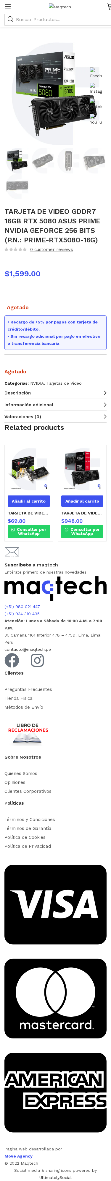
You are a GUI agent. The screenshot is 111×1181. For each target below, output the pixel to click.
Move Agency (18, 1156)
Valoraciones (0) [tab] (22, 416)
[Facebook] (11, 660)
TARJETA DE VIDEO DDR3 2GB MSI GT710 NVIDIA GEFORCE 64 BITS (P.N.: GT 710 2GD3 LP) (29, 513)
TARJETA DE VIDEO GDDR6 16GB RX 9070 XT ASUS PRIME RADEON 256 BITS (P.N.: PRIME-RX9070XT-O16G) (82, 513)
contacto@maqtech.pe (27, 649)
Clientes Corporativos (28, 791)
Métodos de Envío (23, 707)
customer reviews (51, 249)
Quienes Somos (20, 773)
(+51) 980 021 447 (22, 606)
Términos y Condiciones (29, 819)
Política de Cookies (25, 837)
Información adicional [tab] (28, 405)
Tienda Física (18, 698)
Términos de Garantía (28, 828)
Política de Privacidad (27, 846)
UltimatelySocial (55, 1177)
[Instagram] (37, 660)
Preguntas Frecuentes (28, 689)
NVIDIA (37, 383)
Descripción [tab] (17, 393)
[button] (29, 501)
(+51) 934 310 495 (22, 613)
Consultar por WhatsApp (31, 531)
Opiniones (14, 782)
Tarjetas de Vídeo (64, 383)
